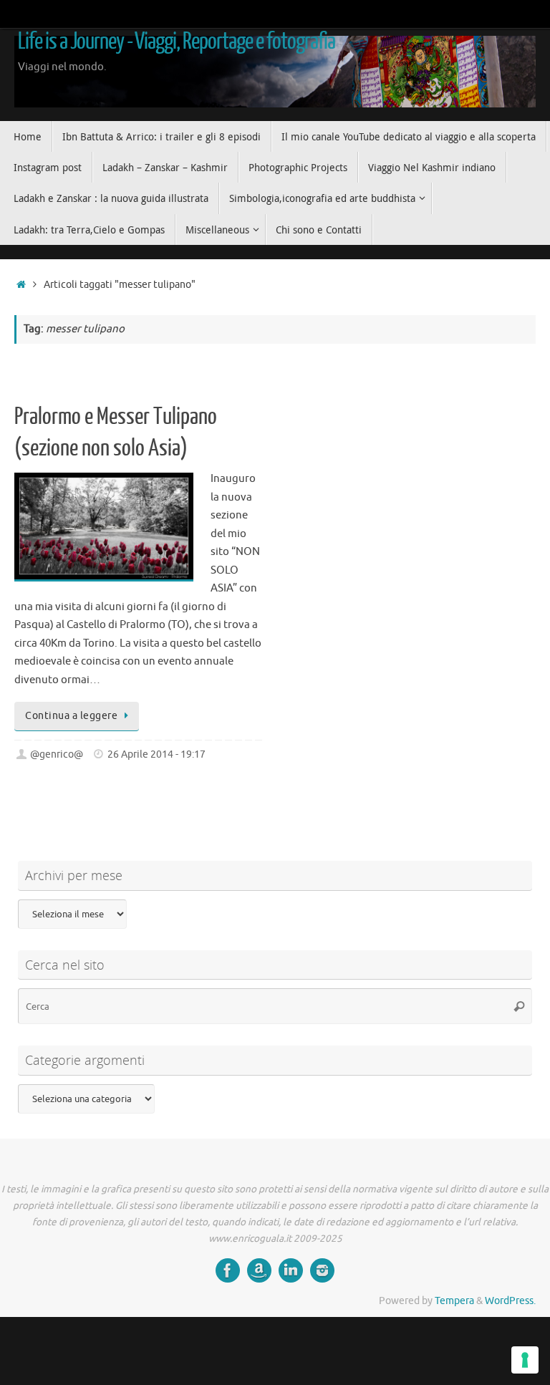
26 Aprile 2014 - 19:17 (156, 754)
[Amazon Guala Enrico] (259, 1270)
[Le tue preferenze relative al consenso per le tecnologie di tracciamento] (525, 1360)
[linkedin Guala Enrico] (291, 1270)
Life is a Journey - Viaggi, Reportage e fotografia (176, 41)
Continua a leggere (71, 716)
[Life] (228, 1270)
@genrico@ (56, 754)
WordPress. (510, 1301)
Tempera (454, 1301)
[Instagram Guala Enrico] (322, 1270)
